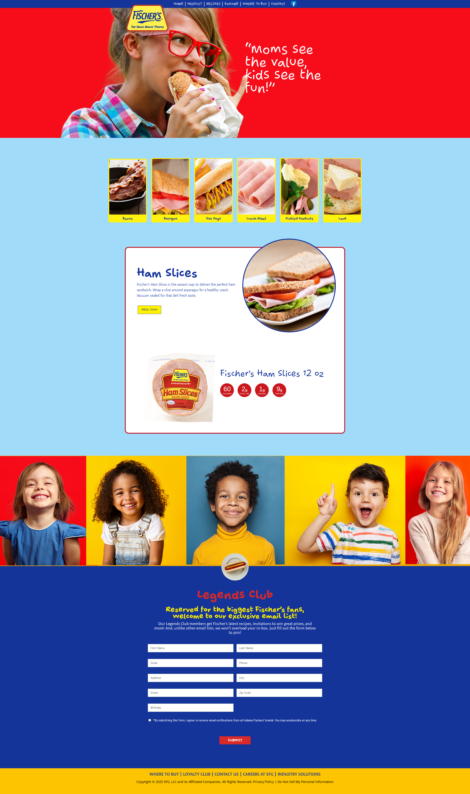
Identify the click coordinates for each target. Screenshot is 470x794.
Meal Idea (149, 309)
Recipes (213, 4)
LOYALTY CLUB (196, 774)
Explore (231, 4)
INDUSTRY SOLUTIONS (299, 774)
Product (194, 4)
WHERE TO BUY (164, 774)
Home (179, 4)
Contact (278, 4)
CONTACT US (227, 774)
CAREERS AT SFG (258, 774)
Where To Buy (255, 4)
